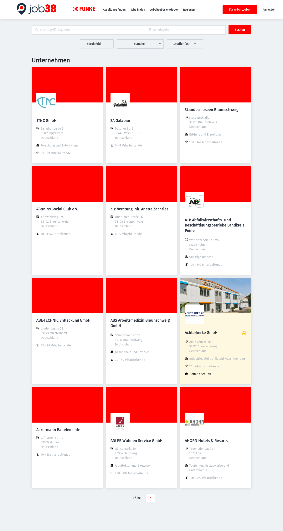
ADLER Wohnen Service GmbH (137, 440)
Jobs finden (138, 9)
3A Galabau (120, 120)
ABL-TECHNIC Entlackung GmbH (63, 320)
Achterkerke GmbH (201, 332)
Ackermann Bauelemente (58, 429)
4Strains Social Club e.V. (57, 209)
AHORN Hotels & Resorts (206, 440)
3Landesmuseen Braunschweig (211, 109)
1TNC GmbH (46, 120)
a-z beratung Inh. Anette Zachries (139, 209)
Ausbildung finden (114, 9)
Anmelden (269, 9)
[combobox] (88, 30)
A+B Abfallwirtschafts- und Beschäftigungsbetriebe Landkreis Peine (214, 225)
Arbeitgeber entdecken (164, 9)
